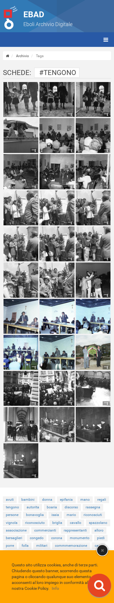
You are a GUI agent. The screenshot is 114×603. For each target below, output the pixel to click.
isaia (55, 515)
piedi (101, 538)
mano (85, 500)
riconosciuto (35, 523)
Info (55, 588)
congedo (37, 538)
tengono (12, 507)
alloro (98, 530)
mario (71, 515)
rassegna (93, 507)
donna (47, 500)
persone (12, 515)
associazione (16, 530)
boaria (52, 507)
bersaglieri (14, 538)
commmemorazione (71, 546)
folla (25, 546)
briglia (57, 523)
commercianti (45, 530)
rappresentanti (75, 530)
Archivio (22, 56)
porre (10, 546)
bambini (27, 500)
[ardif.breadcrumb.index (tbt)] (7, 56)
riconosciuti (93, 515)
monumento (79, 538)
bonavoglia (35, 515)
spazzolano (98, 523)
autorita (33, 507)
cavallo (75, 523)
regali (101, 500)
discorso (71, 507)
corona (56, 538)
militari (41, 546)
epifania (66, 500)
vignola (12, 523)
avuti (10, 500)
